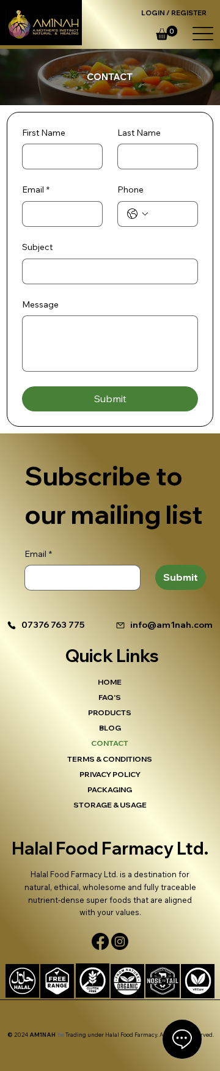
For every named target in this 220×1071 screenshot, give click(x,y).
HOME (110, 681)
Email (36, 189)
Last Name (139, 132)
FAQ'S (109, 697)
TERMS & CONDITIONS (109, 759)
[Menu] (202, 33)
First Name (43, 132)
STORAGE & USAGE (110, 804)
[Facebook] (100, 941)
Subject (37, 246)
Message (40, 304)
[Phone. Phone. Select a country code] (137, 214)
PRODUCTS (109, 712)
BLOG (110, 727)
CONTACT (109, 743)
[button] (166, 33)
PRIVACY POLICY (110, 774)
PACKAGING (109, 789)
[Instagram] (119, 941)
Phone (130, 189)
